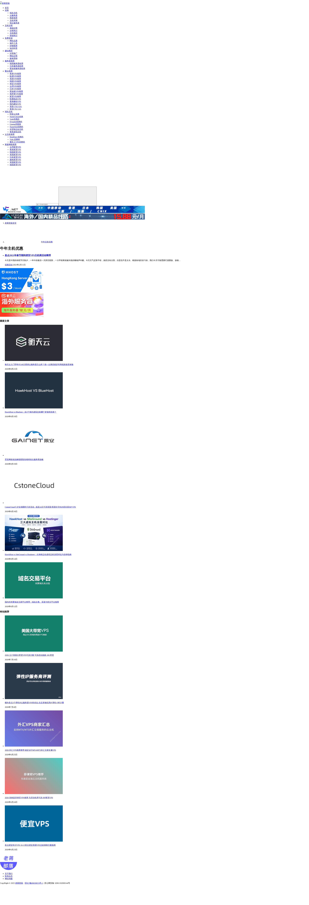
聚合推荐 (9, 71)
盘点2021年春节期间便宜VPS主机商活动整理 (28, 255)
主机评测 (13, 20)
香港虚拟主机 (15, 132)
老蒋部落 (19, 883)
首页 (7, 8)
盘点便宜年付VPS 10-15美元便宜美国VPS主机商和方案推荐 (30, 845)
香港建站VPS (15, 101)
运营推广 (13, 53)
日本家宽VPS (15, 157)
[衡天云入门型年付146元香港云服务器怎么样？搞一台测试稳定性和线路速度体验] (34, 360)
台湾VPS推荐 (15, 86)
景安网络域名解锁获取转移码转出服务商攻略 (24, 459)
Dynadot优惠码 (16, 122)
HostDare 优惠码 (16, 137)
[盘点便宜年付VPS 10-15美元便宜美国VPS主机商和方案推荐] (34, 841)
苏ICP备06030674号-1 (34, 883)
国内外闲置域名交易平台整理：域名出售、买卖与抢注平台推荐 (32, 602)
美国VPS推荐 (15, 79)
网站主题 (13, 41)
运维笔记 (13, 31)
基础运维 (13, 28)
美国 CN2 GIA (16, 106)
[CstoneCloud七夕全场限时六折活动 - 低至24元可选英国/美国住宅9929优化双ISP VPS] (34, 503)
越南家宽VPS (15, 160)
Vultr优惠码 (14, 119)
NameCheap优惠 (16, 117)
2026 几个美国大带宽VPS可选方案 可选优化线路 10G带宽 (29, 655)
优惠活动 (9, 265)
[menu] (1, 1)
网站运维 (13, 56)
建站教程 (9, 51)
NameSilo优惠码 (16, 127)
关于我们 (9, 874)
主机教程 (13, 33)
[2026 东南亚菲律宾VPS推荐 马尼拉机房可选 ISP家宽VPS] (34, 793)
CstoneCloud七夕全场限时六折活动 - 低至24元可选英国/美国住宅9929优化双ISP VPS (40, 507)
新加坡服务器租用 (17, 69)
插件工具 (13, 43)
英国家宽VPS (15, 162)
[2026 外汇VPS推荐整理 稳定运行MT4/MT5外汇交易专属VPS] (34, 746)
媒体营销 (13, 58)
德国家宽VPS (15, 165)
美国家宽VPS (15, 155)
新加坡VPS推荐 (16, 91)
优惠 (7, 10)
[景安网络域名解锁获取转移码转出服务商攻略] (34, 455)
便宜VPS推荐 (15, 84)
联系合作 (9, 876)
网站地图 (9, 879)
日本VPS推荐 (15, 89)
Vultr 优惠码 (15, 139)
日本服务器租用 (16, 66)
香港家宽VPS (15, 150)
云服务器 (13, 15)
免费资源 (9, 38)
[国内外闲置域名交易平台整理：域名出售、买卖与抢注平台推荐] (34, 598)
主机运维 (9, 25)
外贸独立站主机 (16, 129)
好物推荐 (13, 46)
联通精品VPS (15, 99)
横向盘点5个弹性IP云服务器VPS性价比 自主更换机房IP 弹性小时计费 (34, 703)
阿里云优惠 (14, 114)
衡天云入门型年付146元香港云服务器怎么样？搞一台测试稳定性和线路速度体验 (39, 364)
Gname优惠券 (15, 124)
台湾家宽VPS (15, 147)
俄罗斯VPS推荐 (16, 94)
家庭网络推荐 (10, 144)
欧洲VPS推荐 (15, 76)
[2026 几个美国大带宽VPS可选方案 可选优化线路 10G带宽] (34, 651)
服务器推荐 (9, 61)
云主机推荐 (9, 134)
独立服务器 (14, 23)
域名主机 (13, 13)
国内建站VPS (15, 104)
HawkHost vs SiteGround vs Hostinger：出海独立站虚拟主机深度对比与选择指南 (38, 554)
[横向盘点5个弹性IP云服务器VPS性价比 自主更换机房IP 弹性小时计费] (34, 698)
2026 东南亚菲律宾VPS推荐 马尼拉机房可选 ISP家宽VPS (29, 798)
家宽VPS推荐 (15, 96)
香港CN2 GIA (15, 109)
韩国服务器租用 (16, 63)
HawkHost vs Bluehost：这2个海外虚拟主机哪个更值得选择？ (30, 412)
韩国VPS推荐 (15, 81)
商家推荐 (13, 18)
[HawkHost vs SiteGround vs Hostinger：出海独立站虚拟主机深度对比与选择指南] (34, 550)
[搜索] (78, 196)
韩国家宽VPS (15, 152)
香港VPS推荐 (15, 74)
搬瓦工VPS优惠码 (17, 142)
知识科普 (13, 48)
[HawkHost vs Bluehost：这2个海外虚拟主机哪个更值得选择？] (34, 408)
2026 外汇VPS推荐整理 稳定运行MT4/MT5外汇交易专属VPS (30, 750)
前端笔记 (13, 36)
